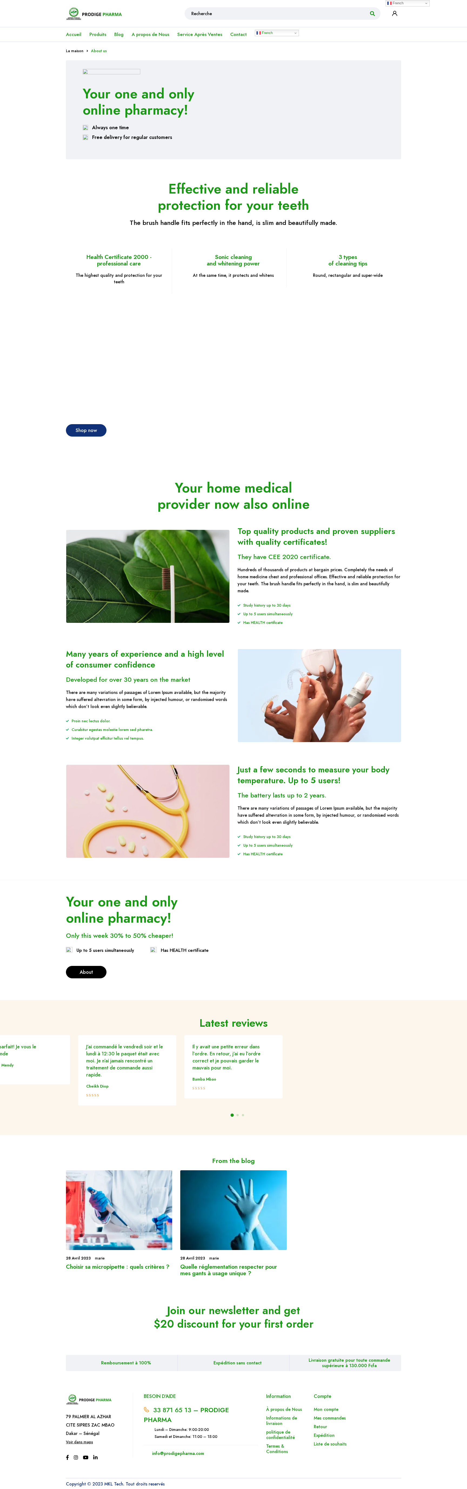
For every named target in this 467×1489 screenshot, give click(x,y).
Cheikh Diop (97, 1086)
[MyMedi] (147, 576)
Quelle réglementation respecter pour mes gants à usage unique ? (228, 1270)
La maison (75, 51)
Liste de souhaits (330, 1444)
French (267, 33)
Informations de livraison (281, 1421)
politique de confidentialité (280, 1435)
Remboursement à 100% (126, 1363)
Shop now (86, 430)
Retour (321, 1427)
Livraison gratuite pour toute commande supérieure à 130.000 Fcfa (349, 1363)
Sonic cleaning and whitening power (233, 260)
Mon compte (326, 1409)
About (86, 972)
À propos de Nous (284, 1409)
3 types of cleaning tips (347, 260)
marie (100, 1258)
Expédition (324, 1435)
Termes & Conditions (277, 1449)
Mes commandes (330, 1418)
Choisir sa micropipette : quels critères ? (117, 1267)
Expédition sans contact (238, 1363)
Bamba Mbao (204, 1079)
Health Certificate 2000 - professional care (119, 260)
